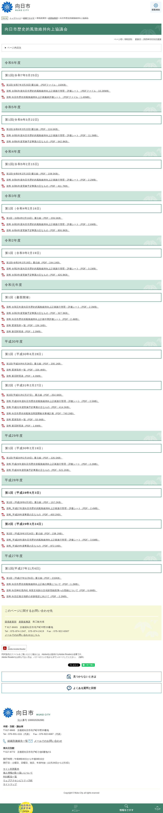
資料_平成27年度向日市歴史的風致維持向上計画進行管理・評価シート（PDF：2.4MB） (53, 508)
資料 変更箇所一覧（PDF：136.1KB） (26, 325)
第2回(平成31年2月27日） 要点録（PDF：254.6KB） (34, 395)
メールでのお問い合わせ (48, 741)
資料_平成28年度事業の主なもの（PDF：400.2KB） (34, 514)
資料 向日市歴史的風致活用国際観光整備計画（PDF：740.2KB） (40, 413)
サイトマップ (10, 784)
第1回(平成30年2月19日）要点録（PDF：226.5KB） (34, 458)
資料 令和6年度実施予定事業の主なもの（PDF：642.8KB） (37, 141)
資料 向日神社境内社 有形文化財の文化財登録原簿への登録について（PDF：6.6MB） (51, 590)
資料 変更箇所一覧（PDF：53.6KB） (26, 419)
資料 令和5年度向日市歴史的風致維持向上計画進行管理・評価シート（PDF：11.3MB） (52, 135)
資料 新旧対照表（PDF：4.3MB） (24, 376)
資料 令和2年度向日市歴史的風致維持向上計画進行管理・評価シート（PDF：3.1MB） (52, 268)
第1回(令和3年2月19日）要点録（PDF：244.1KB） (33, 262)
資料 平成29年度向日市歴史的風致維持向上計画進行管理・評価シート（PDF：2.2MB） (52, 464)
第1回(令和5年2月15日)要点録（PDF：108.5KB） (33, 173)
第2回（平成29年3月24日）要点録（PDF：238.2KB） (35, 533)
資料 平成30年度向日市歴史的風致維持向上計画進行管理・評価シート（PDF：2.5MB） (52, 401)
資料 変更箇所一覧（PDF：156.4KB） (26, 369)
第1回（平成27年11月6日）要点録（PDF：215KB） (33, 578)
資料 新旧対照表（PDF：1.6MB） (24, 425)
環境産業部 (11, 621)
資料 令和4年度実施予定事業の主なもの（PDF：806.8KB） (37, 230)
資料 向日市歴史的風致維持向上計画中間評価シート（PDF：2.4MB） (43, 319)
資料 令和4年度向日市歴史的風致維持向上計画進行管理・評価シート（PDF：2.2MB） (52, 179)
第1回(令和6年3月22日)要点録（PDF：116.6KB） (33, 129)
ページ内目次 (14, 47)
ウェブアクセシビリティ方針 (18, 780)
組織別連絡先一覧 (17, 741)
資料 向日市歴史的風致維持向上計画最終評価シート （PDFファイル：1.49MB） (48, 97)
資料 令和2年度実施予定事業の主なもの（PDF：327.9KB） (37, 313)
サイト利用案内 (11, 769)
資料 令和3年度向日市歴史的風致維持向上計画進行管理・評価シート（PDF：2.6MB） (52, 224)
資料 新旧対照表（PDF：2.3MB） (24, 331)
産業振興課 (53, 18)
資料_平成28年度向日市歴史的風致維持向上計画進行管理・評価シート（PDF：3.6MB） (53, 539)
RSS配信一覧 (10, 776)
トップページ (15, 18)
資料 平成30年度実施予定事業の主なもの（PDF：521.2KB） (38, 470)
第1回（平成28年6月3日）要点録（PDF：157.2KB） (34, 502)
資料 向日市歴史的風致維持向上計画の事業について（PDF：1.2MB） (43, 584)
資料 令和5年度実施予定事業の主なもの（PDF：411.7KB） (37, 186)
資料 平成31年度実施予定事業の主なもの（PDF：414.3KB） (38, 407)
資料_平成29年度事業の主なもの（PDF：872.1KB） (34, 546)
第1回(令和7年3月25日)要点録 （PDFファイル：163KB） (37, 85)
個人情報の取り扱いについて (18, 773)
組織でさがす (29, 18)
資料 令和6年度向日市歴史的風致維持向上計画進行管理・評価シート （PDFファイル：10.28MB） (58, 91)
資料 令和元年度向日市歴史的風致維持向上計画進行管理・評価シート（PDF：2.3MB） (52, 307)
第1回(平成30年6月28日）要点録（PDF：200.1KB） (34, 363)
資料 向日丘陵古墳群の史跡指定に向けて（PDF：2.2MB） (37, 596)
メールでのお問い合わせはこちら (22, 635)
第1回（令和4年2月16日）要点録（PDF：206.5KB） (34, 218)
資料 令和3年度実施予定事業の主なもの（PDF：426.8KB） (37, 275)
